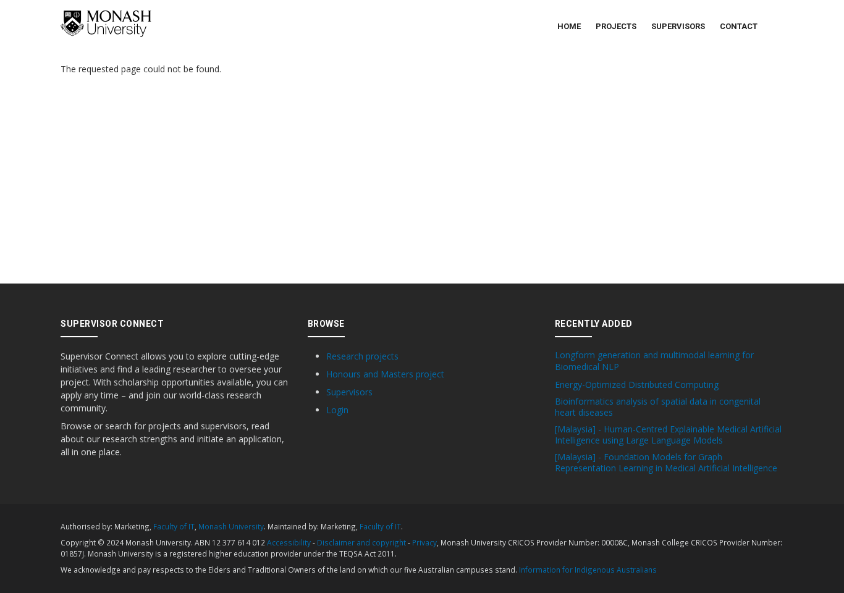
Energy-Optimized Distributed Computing (637, 384)
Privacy (424, 542)
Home (569, 26)
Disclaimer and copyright (361, 542)
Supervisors (678, 26)
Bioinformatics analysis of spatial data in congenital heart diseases (658, 407)
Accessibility (289, 542)
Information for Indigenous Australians (588, 569)
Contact (738, 26)
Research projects (362, 356)
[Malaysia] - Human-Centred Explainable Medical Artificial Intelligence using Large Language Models (668, 435)
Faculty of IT (174, 526)
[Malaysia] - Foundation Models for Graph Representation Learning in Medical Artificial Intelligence (666, 463)
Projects (616, 26)
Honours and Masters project (385, 374)
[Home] (106, 24)
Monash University (231, 526)
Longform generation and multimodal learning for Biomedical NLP (654, 361)
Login (337, 410)
